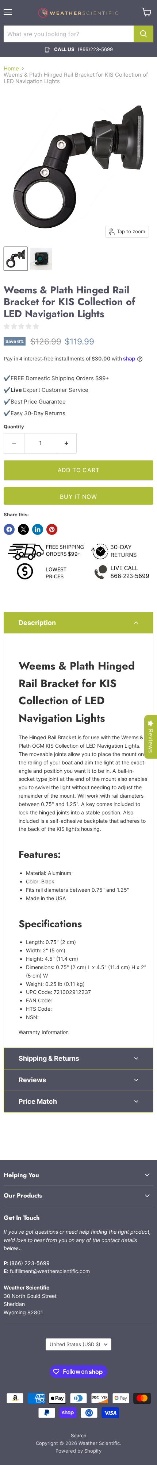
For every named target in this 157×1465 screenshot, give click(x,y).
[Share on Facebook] (9, 529)
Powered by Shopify (78, 1451)
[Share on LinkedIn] (37, 529)
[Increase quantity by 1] (66, 443)
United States (75, 1344)
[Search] (143, 34)
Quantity (14, 426)
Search (79, 1435)
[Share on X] (23, 529)
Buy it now (78, 496)
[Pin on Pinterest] (51, 529)
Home (11, 68)
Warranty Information (44, 1032)
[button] (78, 622)
